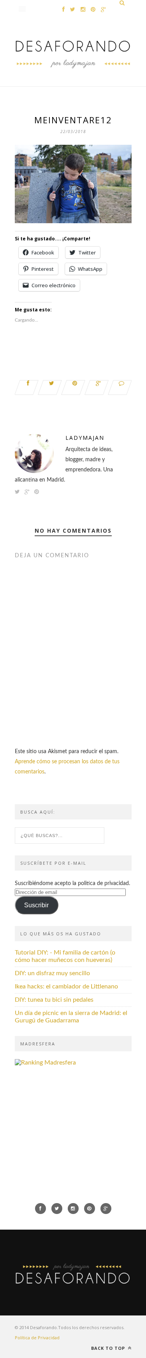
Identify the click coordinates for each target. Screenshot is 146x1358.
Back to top (109, 1348)
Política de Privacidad (37, 1337)
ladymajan (84, 437)
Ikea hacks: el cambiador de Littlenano (66, 986)
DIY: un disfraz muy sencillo (52, 973)
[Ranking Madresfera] (45, 1062)
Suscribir (36, 905)
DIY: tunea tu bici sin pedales (54, 1000)
